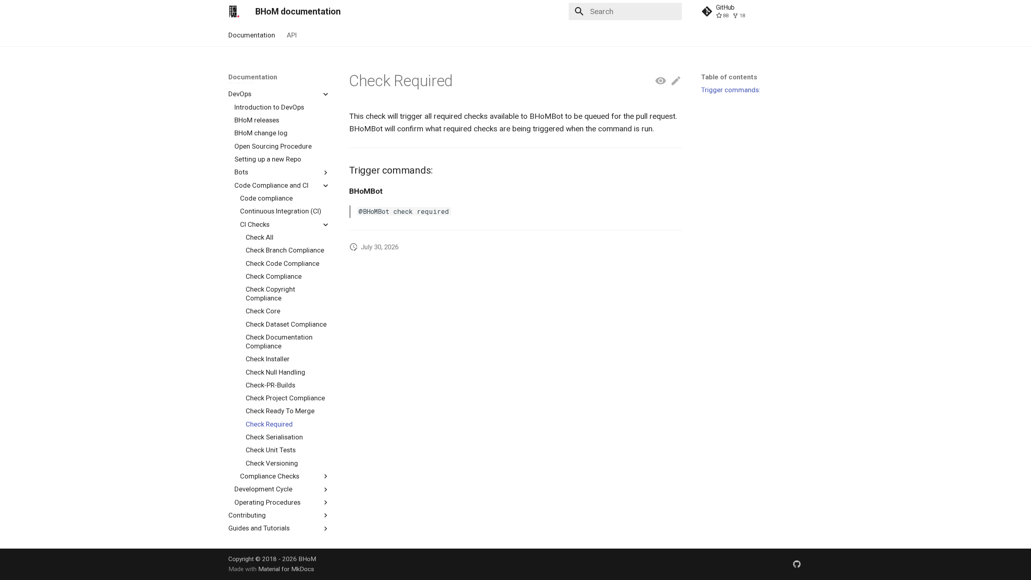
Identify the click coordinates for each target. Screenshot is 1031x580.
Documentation (251, 35)
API (292, 35)
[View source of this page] (661, 81)
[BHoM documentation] (234, 11)
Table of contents (729, 77)
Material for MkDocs (286, 569)
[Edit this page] (676, 81)
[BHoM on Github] (796, 564)
